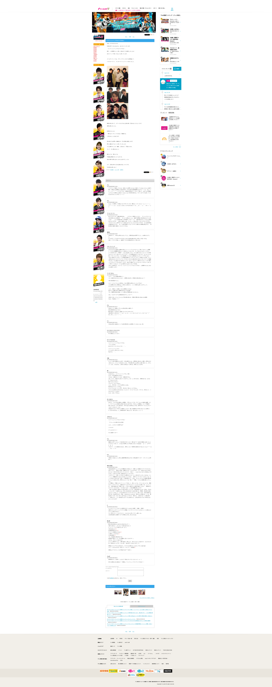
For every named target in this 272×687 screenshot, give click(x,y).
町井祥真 (95, 56)
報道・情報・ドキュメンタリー (145, 8)
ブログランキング (141, 606)
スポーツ (155, 8)
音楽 (128, 8)
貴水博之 (95, 60)
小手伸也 (95, 59)
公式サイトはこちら (98, 40)
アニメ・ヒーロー (134, 8)
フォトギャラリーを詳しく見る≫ (147, 597)
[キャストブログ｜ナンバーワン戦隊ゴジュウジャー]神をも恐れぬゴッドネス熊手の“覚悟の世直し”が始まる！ (129, 615)
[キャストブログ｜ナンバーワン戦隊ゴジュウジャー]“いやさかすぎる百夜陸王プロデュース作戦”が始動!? (128, 620)
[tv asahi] (104, 9)
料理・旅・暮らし (161, 8)
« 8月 (96, 302)
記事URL (121, 169)
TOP (130, 36)
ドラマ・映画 (117, 8)
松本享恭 (95, 50)
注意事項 (111, 578)
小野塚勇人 (95, 54)
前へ (126, 36)
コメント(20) (117, 169)
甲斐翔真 (95, 55)
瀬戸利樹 (95, 49)
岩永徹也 (95, 51)
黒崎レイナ (95, 58)
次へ (134, 36)
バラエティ (124, 8)
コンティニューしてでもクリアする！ (115, 40)
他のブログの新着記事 (118, 606)
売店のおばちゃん (97, 46)
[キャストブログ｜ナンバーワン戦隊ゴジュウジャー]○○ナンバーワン (121, 619)
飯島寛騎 (95, 47)
